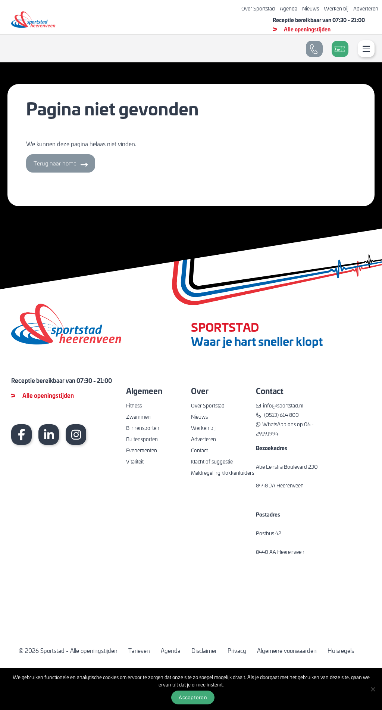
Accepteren (193, 697)
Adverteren (365, 8)
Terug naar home (55, 163)
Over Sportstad (258, 8)
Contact (199, 450)
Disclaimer (204, 650)
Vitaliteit (135, 461)
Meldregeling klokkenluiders (222, 472)
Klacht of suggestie (212, 461)
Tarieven (139, 650)
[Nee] (372, 689)
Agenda (288, 8)
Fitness (134, 405)
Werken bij (336, 8)
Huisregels (341, 650)
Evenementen (141, 450)
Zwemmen (138, 416)
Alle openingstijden (307, 29)
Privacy (237, 650)
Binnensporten (142, 427)
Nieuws (310, 8)
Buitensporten (142, 439)
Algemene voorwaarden (287, 650)
